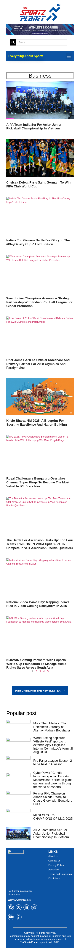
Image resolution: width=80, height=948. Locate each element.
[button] (69, 56)
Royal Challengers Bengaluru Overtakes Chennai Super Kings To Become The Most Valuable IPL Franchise (37, 482)
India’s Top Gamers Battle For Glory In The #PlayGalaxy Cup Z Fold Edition (38, 242)
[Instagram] (34, 907)
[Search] (13, 42)
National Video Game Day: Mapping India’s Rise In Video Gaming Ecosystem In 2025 (37, 604)
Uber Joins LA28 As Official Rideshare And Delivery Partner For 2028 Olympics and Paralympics (38, 363)
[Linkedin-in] (26, 907)
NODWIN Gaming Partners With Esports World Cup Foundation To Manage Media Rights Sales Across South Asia (36, 663)
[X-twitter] (19, 907)
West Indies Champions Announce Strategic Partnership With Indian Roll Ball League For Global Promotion (39, 302)
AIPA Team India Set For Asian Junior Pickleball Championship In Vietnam (34, 126)
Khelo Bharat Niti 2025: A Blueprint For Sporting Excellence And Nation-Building (36, 422)
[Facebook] (11, 907)
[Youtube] (11, 917)
